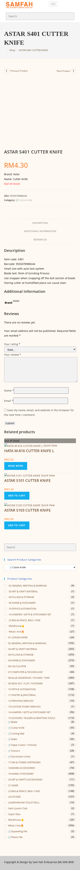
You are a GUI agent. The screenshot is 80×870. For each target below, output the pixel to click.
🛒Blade (12, 722)
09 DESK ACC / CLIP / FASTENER (25, 683)
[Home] (5, 50)
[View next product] (73, 70)
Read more (15, 465)
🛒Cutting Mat (16, 733)
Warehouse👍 (16, 625)
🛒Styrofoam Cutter (19, 756)
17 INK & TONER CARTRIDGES (24, 762)
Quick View (50, 445)
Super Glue (14, 814)
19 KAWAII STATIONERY (21, 773)
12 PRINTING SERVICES (20, 700)
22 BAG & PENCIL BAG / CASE (24, 620)
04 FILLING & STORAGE (21, 597)
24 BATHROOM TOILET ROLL (24, 802)
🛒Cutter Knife (24, 200)
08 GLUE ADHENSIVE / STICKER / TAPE (29, 677)
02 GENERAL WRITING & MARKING (27, 585)
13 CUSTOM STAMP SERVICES (24, 706)
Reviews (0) (40, 239)
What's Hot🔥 (16, 631)
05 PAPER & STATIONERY (22, 602)
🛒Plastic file (15, 837)
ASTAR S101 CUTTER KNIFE (27, 480)
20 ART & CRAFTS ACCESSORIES (25, 779)
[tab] (40, 223)
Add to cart (16, 495)
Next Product (63, 71)
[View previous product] (6, 70)
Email (8, 401)
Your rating (12, 344)
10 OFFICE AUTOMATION (22, 608)
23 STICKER (14, 796)
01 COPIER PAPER (18, 637)
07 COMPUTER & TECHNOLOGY (25, 672)
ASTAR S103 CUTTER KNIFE (27, 510)
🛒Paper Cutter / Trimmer (22, 745)
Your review (12, 354)
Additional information (40, 231)
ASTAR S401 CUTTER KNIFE (33, 50)
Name (9, 390)
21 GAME (13, 785)
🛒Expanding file (17, 831)
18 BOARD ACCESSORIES (21, 768)
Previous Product (19, 70)
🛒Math (12, 739)
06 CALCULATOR (17, 666)
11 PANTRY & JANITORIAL (22, 695)
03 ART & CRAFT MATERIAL (23, 591)
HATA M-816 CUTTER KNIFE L (29, 450)
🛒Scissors (14, 750)
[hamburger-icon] (53, 4)
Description (40, 223)
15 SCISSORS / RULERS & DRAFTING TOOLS (31, 718)
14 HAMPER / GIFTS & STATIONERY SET (29, 614)
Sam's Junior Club (17, 808)
